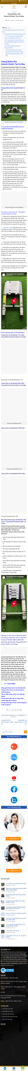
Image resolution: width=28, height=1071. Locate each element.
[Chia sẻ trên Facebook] (10, 710)
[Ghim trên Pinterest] (18, 710)
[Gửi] (25, 731)
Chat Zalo (5, 1070)
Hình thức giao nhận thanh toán (9, 1016)
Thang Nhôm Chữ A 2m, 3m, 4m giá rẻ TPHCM (16, 936)
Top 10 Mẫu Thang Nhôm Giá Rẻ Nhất (16, 883)
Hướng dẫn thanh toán (7, 1011)
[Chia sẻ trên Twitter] (12, 710)
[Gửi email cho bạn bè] (15, 710)
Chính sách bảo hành (7, 1019)
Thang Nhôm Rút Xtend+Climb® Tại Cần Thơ (20, 722)
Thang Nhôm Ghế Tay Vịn (12, 930)
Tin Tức (16, 715)
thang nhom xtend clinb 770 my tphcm (14, 122)
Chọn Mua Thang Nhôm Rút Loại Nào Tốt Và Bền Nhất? (16, 919)
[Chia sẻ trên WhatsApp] (7, 710)
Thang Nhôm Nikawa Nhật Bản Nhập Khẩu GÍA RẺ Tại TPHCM (15, 908)
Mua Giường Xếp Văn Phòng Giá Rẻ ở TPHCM (16, 895)
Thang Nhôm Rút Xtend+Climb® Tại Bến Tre (7, 722)
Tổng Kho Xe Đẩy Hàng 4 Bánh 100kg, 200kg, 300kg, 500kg (16, 889)
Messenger (14, 1070)
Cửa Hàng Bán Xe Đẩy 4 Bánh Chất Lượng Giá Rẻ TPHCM (15, 925)
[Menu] (2, 7)
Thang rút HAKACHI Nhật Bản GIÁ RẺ (16, 913)
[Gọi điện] (22, 1068)
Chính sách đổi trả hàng (8, 1014)
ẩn (8, 27)
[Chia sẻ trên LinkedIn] (20, 710)
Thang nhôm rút (6, 227)
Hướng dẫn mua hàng (7, 1008)
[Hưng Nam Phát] (14, 6)
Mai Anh (21, 20)
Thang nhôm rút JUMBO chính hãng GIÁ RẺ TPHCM (15, 901)
